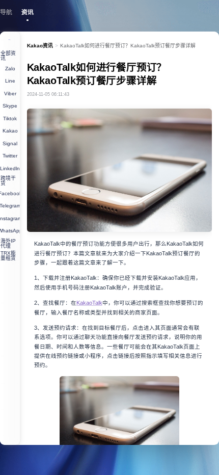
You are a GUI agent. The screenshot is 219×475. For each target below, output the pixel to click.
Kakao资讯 (40, 45)
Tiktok (10, 118)
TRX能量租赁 (8, 255)
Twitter (10, 156)
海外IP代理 (8, 243)
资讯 (27, 12)
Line (10, 81)
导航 (6, 12)
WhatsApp (10, 230)
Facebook (10, 193)
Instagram (10, 218)
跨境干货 (8, 180)
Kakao (10, 131)
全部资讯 (8, 55)
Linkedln (9, 168)
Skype (10, 106)
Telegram (10, 205)
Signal (10, 143)
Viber (10, 93)
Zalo (10, 68)
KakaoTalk (89, 303)
